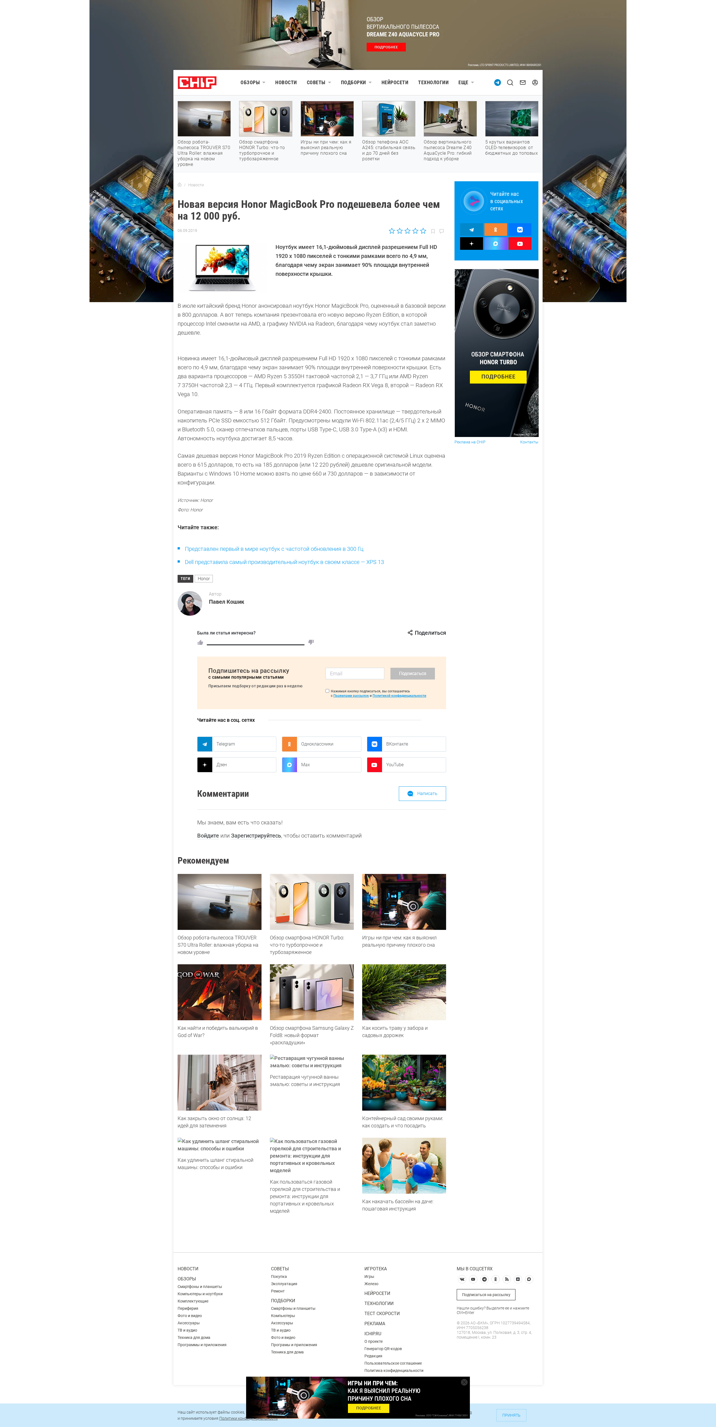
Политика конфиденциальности (393, 1370)
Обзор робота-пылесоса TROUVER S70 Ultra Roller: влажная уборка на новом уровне (204, 153)
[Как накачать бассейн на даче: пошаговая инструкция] (404, 1166)
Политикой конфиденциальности (399, 696)
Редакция (373, 1356)
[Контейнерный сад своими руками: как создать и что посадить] (404, 1083)
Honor (204, 578)
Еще (463, 82)
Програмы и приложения (294, 1345)
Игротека (375, 1268)
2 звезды (400, 230)
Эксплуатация (284, 1284)
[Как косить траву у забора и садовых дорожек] (404, 992)
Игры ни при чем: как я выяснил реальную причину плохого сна (326, 147)
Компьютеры (283, 1315)
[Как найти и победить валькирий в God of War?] (220, 992)
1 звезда (392, 230)
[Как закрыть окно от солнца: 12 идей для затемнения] (220, 1083)
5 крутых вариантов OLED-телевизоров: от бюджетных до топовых (511, 147)
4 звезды (415, 230)
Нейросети (395, 82)
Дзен (221, 764)
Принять (511, 1415)
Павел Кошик (226, 601)
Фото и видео (190, 1315)
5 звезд (423, 230)
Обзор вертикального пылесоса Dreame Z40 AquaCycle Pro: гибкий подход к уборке (448, 150)
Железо (371, 1284)
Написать (427, 793)
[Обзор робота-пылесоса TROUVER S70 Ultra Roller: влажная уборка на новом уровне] (220, 902)
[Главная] (180, 185)
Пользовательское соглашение (393, 1363)
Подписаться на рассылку (486, 1294)
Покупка (279, 1276)
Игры (369, 1276)
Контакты (529, 442)
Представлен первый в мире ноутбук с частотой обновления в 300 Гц (274, 549)
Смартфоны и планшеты (200, 1286)
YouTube (395, 764)
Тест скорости (382, 1313)
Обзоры (250, 82)
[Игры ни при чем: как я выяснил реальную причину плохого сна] (404, 902)
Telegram (225, 744)
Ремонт (278, 1291)
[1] (200, 642)
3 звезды (407, 230)
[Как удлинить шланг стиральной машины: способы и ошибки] (220, 1145)
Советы (316, 82)
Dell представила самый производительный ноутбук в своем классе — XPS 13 (284, 562)
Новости (286, 82)
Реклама (374, 1323)
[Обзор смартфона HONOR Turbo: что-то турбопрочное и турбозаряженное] (312, 902)
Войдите (208, 835)
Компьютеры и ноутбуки (200, 1294)
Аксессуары (189, 1323)
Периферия (188, 1308)
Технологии (433, 82)
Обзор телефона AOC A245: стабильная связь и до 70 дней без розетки (388, 150)
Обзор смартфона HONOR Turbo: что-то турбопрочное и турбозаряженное (262, 150)
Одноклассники (317, 744)
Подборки (353, 82)
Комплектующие (193, 1301)
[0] (311, 642)
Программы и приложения (202, 1345)
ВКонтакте (397, 744)
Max (305, 764)
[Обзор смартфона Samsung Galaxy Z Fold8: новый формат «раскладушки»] (312, 992)
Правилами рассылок (351, 696)
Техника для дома (194, 1337)
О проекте (373, 1341)
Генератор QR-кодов (383, 1348)
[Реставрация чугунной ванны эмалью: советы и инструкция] (312, 1062)
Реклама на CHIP (470, 442)
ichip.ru (372, 1333)
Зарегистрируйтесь (256, 835)
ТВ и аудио (187, 1330)
